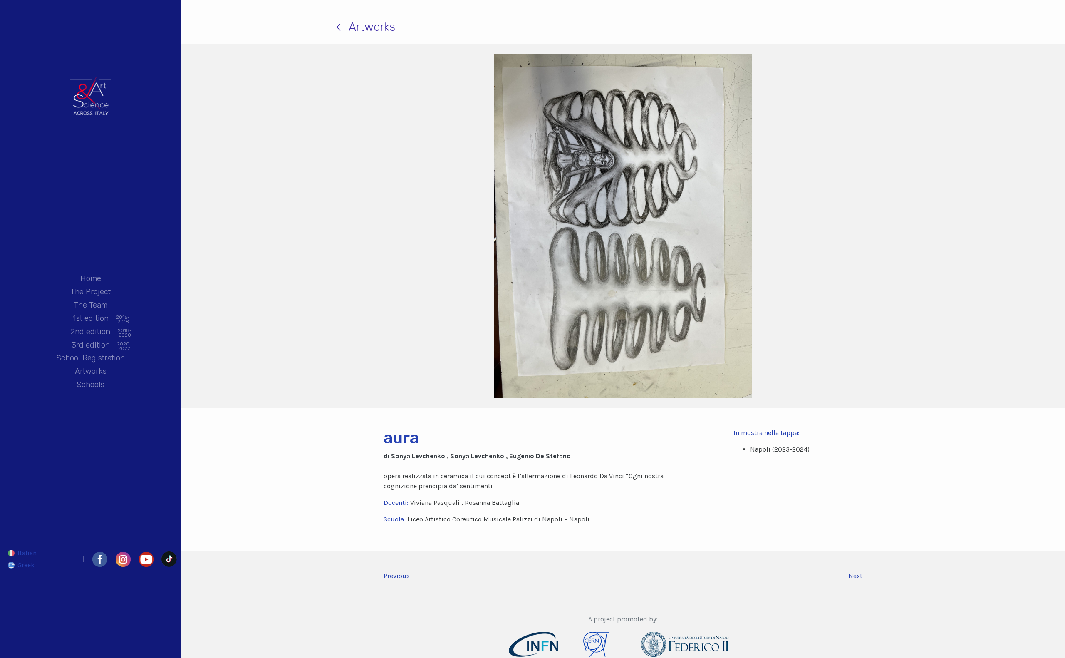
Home (90, 278)
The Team (91, 305)
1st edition (91, 318)
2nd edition (90, 332)
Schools (90, 384)
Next (855, 576)
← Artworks (365, 27)
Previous (397, 576)
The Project (90, 291)
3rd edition (91, 345)
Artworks (90, 371)
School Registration (90, 358)
